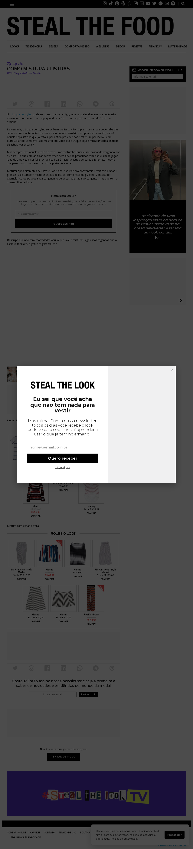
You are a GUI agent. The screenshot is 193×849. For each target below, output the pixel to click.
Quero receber (62, 458)
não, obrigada (62, 467)
